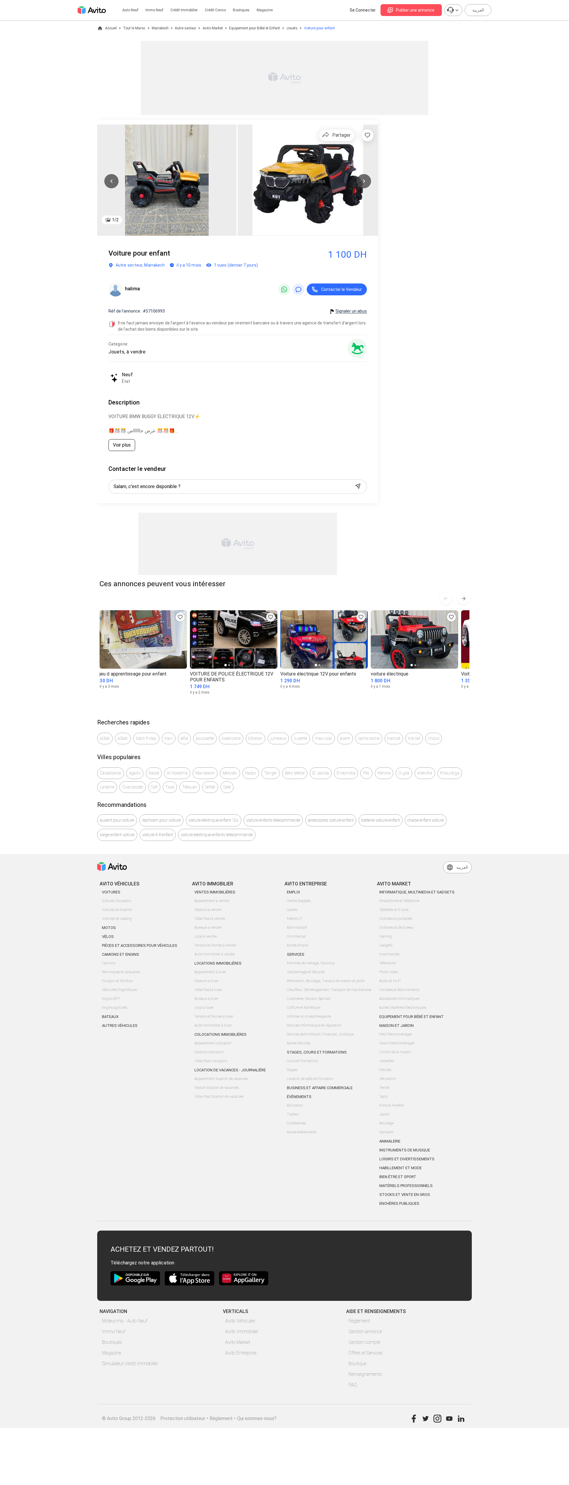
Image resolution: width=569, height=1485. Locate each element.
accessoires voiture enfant (331, 820)
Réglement (221, 1418)
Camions (108, 963)
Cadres (292, 910)
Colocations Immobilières (220, 1034)
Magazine (265, 10)
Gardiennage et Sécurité (306, 972)
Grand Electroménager (397, 1043)
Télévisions (387, 963)
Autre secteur (185, 28)
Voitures (111, 892)
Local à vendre (205, 936)
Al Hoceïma (177, 773)
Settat (210, 787)
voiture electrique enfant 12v (213, 820)
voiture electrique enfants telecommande (217, 834)
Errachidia (346, 773)
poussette (205, 738)
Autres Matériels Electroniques (402, 1008)
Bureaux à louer (206, 999)
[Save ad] (180, 617)
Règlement (359, 1321)
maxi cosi (323, 738)
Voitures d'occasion (116, 901)
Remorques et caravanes (121, 972)
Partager (341, 135)
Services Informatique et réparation (314, 1025)
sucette (300, 738)
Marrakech (160, 28)
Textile (384, 1088)
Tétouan (189, 787)
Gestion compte (364, 1342)
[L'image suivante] (364, 181)
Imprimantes (389, 954)
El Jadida (320, 773)
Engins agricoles (114, 1008)
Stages (292, 1070)
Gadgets (385, 945)
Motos (109, 927)
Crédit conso (215, 10)
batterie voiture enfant (380, 820)
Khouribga (449, 773)
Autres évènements (302, 1132)
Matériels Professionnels (406, 1185)
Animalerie (389, 1141)
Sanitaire (386, 1132)
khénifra (424, 773)
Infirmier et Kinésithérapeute (309, 1016)
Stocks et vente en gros (404, 1194)
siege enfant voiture (117, 834)
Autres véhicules (120, 1025)
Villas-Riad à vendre (209, 919)
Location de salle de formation (310, 1079)
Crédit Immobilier (184, 10)
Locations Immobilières (218, 963)
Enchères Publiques (399, 1203)
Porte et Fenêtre (391, 1105)
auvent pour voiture (117, 820)
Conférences (296, 1123)
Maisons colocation (209, 1052)
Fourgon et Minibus (117, 981)
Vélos (108, 936)
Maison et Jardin (396, 1025)
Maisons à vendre (207, 910)
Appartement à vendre (211, 901)
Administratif (297, 927)
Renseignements (365, 1374)
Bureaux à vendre (207, 927)
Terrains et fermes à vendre (215, 945)
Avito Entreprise (240, 1353)
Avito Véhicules (240, 1321)
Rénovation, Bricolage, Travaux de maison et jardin (326, 981)
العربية (478, 10)
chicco (433, 738)
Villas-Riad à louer (208, 990)
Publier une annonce (415, 10)
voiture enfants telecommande (273, 820)
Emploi (293, 892)
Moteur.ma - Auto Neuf (124, 1321)
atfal (184, 738)
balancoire (231, 738)
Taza (169, 787)
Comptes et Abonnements (399, 990)
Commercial (296, 936)
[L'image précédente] (111, 181)
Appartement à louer (210, 972)
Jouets (292, 28)
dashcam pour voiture (161, 820)
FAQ (353, 1385)
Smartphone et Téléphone (399, 901)
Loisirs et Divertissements (406, 1159)
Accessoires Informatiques (399, 999)
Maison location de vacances (216, 1088)
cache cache (369, 738)
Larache (107, 787)
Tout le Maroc (134, 28)
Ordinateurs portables (395, 919)
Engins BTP (111, 999)
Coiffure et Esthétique (303, 1008)
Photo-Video (388, 972)
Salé (227, 787)
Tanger (270, 773)
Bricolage (386, 1123)
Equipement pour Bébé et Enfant (254, 28)
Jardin (384, 1114)
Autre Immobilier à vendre (214, 954)
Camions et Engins (120, 954)
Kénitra (384, 773)
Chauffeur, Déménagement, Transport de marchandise (329, 990)
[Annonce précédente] (446, 598)
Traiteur (293, 1114)
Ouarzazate (132, 787)
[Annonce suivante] (463, 598)
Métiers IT (294, 919)
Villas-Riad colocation (210, 1061)
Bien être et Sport (397, 1177)
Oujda (403, 773)
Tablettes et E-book (394, 910)
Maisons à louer (206, 981)
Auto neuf (130, 10)
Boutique (357, 1363)
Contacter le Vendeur (341, 289)
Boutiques (241, 10)
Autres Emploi (298, 945)
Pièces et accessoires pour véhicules (139, 945)
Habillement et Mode (400, 1168)
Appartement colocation (212, 1043)
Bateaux (110, 1016)
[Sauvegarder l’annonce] (367, 135)
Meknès (230, 773)
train (168, 738)
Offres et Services (366, 1353)
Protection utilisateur (182, 1418)
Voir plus (122, 445)
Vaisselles (386, 1061)
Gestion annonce (365, 1331)
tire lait (414, 738)
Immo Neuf (113, 1331)
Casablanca (110, 773)
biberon (255, 738)
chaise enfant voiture (425, 820)
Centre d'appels (299, 901)
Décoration (387, 1079)
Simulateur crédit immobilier (130, 1363)
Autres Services (298, 1043)
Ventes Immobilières (214, 892)
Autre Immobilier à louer (213, 1025)
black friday (146, 738)
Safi (154, 787)
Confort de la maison (395, 1052)
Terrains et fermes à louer (213, 1016)
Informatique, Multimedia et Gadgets (417, 892)
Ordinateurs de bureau (396, 927)
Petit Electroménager (395, 1034)
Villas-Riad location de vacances (219, 1096)
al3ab (105, 738)
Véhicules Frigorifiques (119, 990)
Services (295, 954)
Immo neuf (154, 10)
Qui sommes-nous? (256, 1418)
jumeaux (278, 738)
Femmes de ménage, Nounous (311, 963)
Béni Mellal (295, 773)
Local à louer (204, 1008)
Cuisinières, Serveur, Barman (309, 999)
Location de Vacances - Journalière (230, 1070)
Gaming (385, 936)
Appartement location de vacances (221, 1079)
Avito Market (213, 28)
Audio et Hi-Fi (390, 981)
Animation (295, 1105)
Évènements (299, 1096)
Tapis (383, 1096)
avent (345, 738)
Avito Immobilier (241, 1331)
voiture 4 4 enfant (157, 834)
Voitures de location (117, 910)
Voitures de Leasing (117, 919)
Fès (366, 773)
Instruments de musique (404, 1150)
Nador (250, 773)
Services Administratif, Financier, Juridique (320, 1034)
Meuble (385, 1070)
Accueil (111, 28)
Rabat (153, 773)
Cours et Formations (302, 1061)
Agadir (135, 773)
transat (393, 738)
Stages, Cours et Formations (317, 1052)
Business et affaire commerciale (320, 1088)
